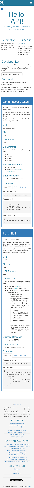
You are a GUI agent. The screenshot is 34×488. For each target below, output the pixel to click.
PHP (15, 187)
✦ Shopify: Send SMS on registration (17, 450)
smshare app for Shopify (17, 434)
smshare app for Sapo (17, 436)
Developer (17, 469)
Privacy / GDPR (17, 473)
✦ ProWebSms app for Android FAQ (17, 457)
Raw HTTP (7, 187)
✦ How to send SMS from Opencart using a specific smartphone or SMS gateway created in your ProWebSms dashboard (17, 446)
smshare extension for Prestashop (17, 432)
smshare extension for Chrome (17, 428)
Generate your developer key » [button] (12, 74)
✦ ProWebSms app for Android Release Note (17, 461)
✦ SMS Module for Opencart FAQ (17, 455)
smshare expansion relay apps (17, 426)
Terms (17, 471)
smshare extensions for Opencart (17, 430)
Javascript (23, 187)
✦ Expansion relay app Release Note (17, 459)
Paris (29, 486)
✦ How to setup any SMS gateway (17, 453)
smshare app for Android (17, 423)
